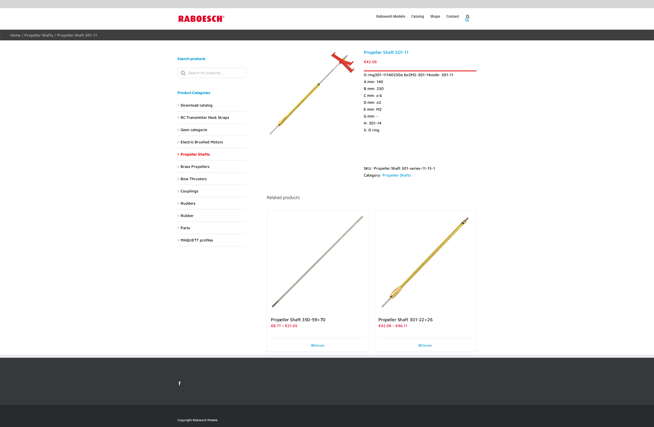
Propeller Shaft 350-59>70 (298, 319)
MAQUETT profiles (197, 240)
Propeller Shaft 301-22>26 (405, 319)
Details (320, 345)
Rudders (188, 203)
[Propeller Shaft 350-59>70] (318, 261)
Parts (185, 228)
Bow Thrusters (194, 179)
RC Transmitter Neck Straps (205, 117)
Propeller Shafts (396, 175)
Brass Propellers (195, 166)
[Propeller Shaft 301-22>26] (425, 261)
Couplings (189, 191)
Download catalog (197, 105)
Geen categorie (194, 130)
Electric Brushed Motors (202, 142)
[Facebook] (180, 383)
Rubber (187, 215)
